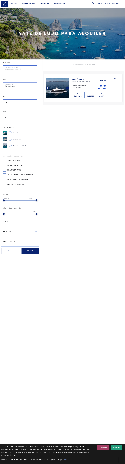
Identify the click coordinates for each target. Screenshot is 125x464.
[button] (20, 222)
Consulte (117, 3)
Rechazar (102, 447)
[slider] (4, 200)
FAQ (99, 3)
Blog (107, 3)
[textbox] (21, 69)
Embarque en (9, 84)
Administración (59, 3)
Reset (10, 251)
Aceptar (116, 447)
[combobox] (20, 68)
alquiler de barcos (28, 3)
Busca (30, 251)
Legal (65, 459)
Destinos (14, 3)
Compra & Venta (45, 3)
